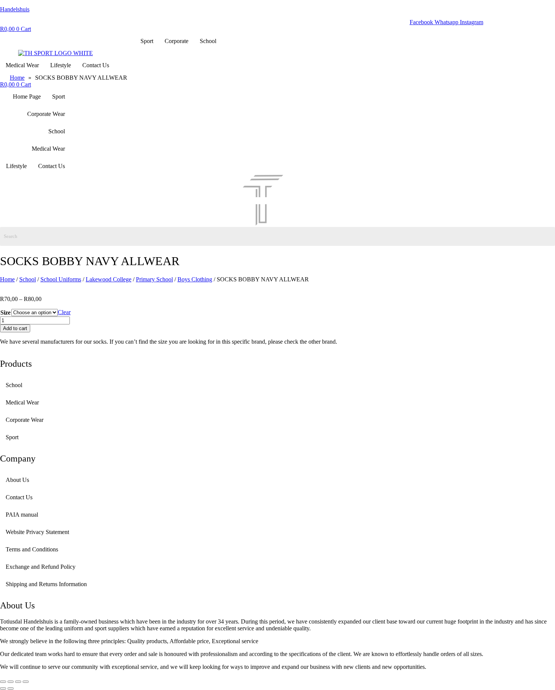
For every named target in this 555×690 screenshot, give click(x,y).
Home (7, 279)
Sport (146, 41)
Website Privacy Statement (37, 532)
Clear (64, 312)
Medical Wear (22, 65)
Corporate (176, 41)
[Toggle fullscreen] (11, 682)
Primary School (154, 279)
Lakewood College (108, 279)
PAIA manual (22, 514)
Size (5, 312)
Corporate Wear (46, 114)
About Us (17, 480)
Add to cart (15, 328)
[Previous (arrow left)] (3, 688)
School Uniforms (60, 279)
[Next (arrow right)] (11, 688)
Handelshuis (14, 9)
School (208, 41)
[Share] (18, 682)
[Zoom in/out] (3, 682)
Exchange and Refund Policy (41, 566)
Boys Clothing (194, 279)
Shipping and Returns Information (46, 584)
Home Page (27, 96)
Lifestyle (60, 65)
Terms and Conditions (32, 549)
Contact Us (95, 65)
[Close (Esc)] (26, 682)
